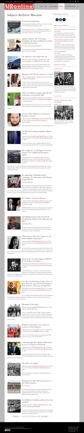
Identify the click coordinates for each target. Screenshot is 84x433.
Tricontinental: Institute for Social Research (32, 161)
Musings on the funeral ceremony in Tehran (37, 74)
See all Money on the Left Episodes (61, 61)
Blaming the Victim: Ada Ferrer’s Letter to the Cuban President (37, 382)
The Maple (33, 331)
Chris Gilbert (25, 46)
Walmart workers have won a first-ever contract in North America (36, 326)
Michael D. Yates (57, 104)
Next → (46, 416)
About (46, 6)
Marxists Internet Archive (40, 265)
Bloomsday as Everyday (30, 304)
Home (41, 6)
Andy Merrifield (57, 71)
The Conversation (36, 290)
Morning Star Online (41, 202)
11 (36, 416)
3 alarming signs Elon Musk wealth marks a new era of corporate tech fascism (37, 343)
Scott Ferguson (57, 31)
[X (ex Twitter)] (57, 19)
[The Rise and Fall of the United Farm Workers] (63, 113)
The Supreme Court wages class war (34, 57)
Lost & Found (57, 96)
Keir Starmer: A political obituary (33, 198)
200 (43, 416)
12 (39, 416)
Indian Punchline (27, 78)
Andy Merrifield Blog (32, 309)
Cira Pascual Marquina (35, 46)
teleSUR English (37, 243)
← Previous (15, 416)
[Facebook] (60, 19)
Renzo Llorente (25, 385)
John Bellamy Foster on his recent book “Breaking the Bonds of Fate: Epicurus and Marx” (37, 219)
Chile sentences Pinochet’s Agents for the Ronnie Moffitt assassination (36, 237)
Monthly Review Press (18, 1)
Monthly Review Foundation (73, 427)
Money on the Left (39, 1)
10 (34, 416)
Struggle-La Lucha (31, 61)
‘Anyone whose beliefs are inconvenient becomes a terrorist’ (36, 115)
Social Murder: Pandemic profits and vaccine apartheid (37, 401)
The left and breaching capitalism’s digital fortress (36, 132)
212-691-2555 (72, 431)
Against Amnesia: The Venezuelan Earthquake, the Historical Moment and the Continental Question (37, 41)
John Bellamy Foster (27, 224)
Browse (60, 6)
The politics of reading (30, 363)
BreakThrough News (39, 138)
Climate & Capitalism (29, 1)
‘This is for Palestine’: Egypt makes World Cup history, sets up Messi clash (36, 94)
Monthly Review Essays (60, 64)
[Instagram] (64, 19)
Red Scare (29, 25)
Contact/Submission (53, 6)
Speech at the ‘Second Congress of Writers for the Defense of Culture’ (37, 260)
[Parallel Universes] (64, 78)
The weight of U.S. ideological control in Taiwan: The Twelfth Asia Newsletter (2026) (36, 152)
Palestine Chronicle (43, 99)
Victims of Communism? (30, 21)
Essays (70, 6)
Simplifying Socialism (38, 368)
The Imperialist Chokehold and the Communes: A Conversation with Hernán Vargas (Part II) (37, 177)
